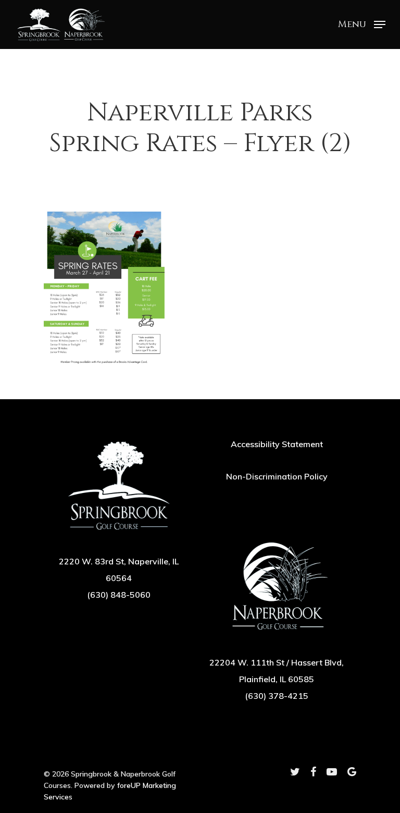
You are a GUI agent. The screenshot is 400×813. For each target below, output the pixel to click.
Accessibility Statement (277, 444)
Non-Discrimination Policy (277, 476)
